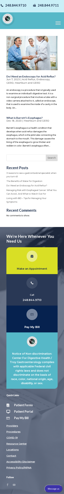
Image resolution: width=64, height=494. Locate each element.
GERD (10, 82)
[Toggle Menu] (58, 23)
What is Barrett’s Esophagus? (24, 117)
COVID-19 (12, 437)
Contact (11, 455)
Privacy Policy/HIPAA (18, 467)
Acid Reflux (28, 79)
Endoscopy (43, 79)
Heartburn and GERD (27, 82)
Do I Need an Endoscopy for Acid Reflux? (31, 76)
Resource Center (16, 443)
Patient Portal (23, 411)
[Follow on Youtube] (14, 484)
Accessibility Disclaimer (20, 461)
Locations (12, 449)
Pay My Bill (21, 418)
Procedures (13, 431)
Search (52, 157)
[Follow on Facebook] (7, 484)
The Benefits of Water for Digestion (24, 181)
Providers (12, 425)
